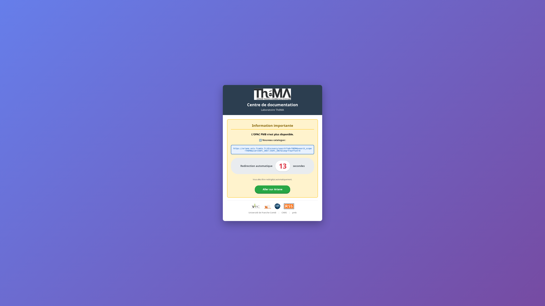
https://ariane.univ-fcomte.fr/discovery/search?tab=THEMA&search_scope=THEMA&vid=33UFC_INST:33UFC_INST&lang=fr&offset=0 (272, 149)
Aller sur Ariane (272, 189)
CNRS (284, 212)
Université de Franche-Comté (262, 212)
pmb (294, 212)
